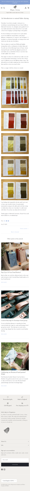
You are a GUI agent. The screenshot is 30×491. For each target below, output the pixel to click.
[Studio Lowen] (15, 8)
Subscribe (15, 464)
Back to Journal (15, 232)
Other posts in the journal (15, 239)
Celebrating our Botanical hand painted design (13, 373)
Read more (4, 282)
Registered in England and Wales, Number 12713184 (13, 485)
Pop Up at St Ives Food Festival (11, 272)
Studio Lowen (8, 484)
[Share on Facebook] (6, 220)
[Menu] (1, 7)
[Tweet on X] (4, 220)
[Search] (4, 7)
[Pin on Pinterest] (8, 220)
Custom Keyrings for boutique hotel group (14, 320)
